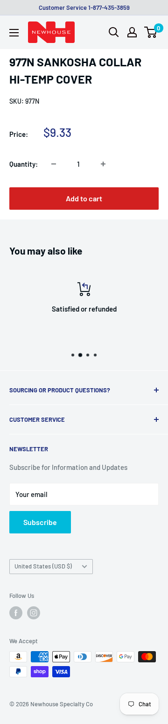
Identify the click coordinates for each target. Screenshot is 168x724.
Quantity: (23, 164)
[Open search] (114, 32)
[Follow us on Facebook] (15, 612)
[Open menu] (14, 32)
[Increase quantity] (103, 164)
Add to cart (84, 198)
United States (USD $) (43, 566)
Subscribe (40, 522)
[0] (151, 32)
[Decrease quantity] (53, 164)
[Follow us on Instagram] (33, 612)
